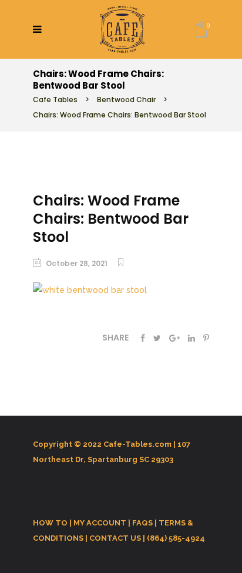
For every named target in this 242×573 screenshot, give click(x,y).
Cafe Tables (55, 100)
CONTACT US (115, 538)
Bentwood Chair (126, 100)
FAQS (142, 522)
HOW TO (50, 522)
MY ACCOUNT (99, 522)
